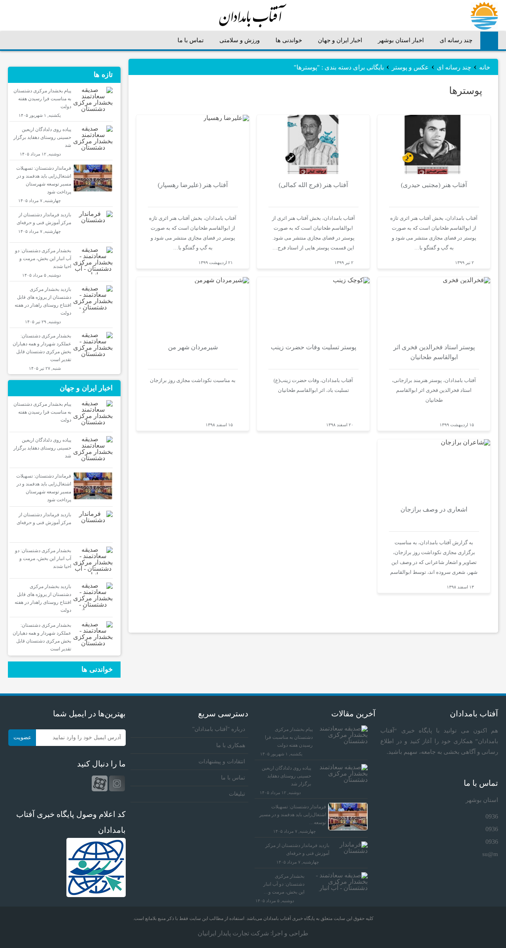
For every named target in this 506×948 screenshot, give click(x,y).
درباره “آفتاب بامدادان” (218, 729)
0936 (491, 816)
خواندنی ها (289, 40)
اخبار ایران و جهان (340, 40)
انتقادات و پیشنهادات (221, 761)
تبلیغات (237, 794)
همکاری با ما (230, 745)
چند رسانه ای (456, 40)
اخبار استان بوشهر (401, 40)
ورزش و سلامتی (239, 40)
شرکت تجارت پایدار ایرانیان (233, 933)
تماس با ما (190, 40)
